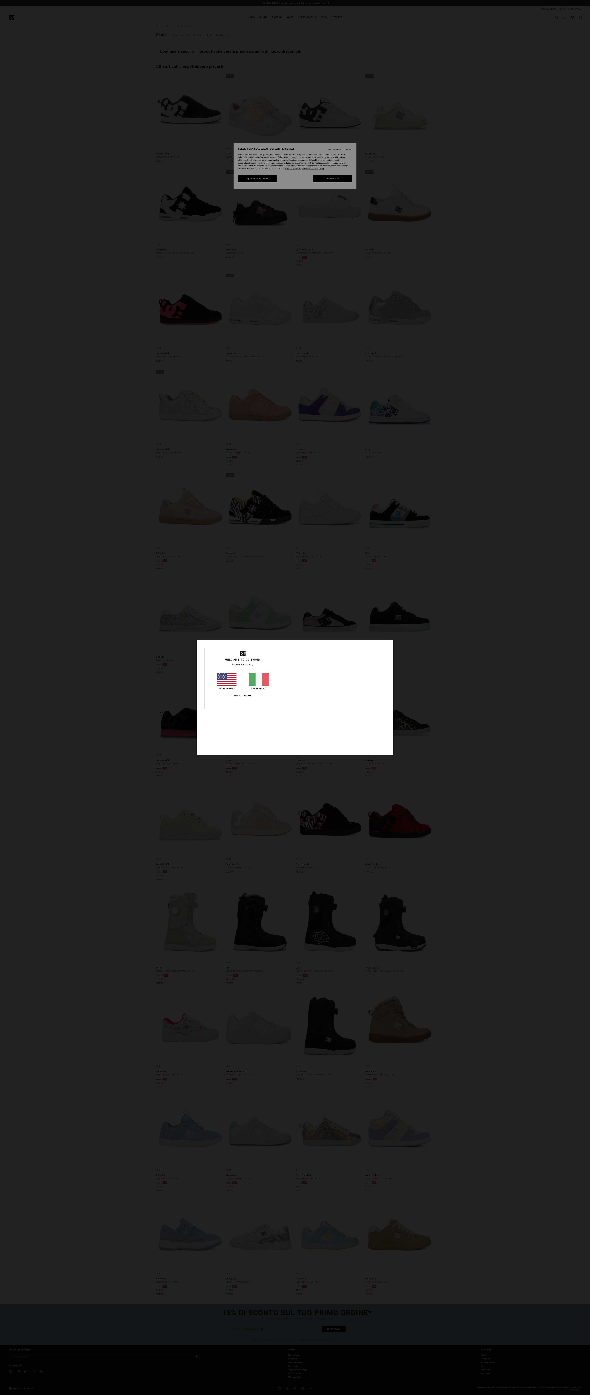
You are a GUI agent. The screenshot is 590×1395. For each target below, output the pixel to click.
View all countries (242, 696)
